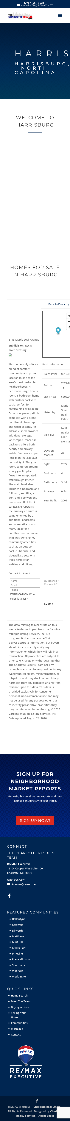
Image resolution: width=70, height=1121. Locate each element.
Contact (16, 1034)
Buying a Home (20, 1007)
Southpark (18, 965)
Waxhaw (17, 970)
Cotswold (18, 925)
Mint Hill (17, 942)
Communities (19, 1023)
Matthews (18, 936)
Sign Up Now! (35, 820)
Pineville (17, 953)
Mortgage (17, 1028)
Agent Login (46, 1115)
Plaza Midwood (21, 959)
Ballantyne (18, 919)
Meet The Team (20, 1001)
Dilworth (17, 930)
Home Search (19, 995)
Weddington (19, 976)
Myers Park (19, 948)
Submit (48, 603)
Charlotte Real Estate (46, 1106)
